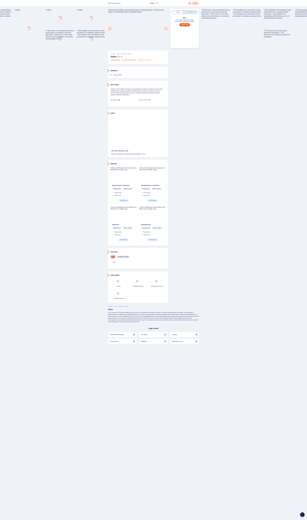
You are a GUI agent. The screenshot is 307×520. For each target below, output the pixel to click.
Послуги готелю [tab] (123, 257)
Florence (123, 53)
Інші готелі (153, 328)
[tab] (178, 12)
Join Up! (112, 53)
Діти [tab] (113, 257)
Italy (117, 53)
